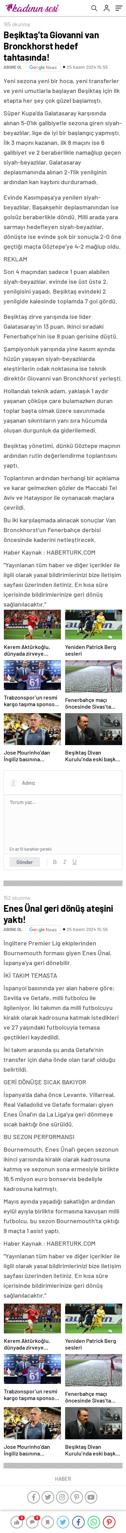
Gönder (24, 862)
